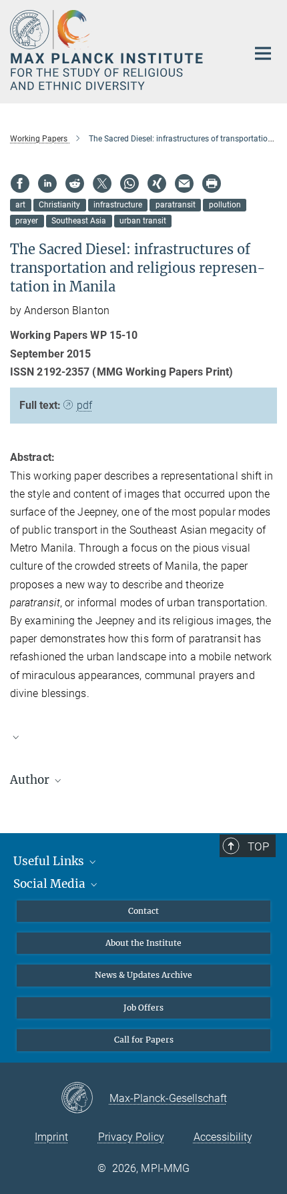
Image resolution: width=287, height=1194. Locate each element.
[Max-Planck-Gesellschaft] (85, 1099)
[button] (143, 736)
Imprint (51, 1137)
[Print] (212, 183)
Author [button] (31, 779)
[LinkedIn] (47, 183)
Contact (143, 911)
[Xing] (157, 183)
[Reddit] (75, 183)
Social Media (50, 883)
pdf (84, 405)
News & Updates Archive (143, 975)
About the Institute (143, 943)
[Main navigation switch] (263, 53)
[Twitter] (102, 183)
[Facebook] (20, 183)
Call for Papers (144, 1040)
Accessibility (223, 1137)
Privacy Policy (131, 1137)
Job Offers (143, 1008)
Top (258, 846)
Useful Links (50, 861)
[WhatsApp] (129, 183)
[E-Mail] (184, 183)
